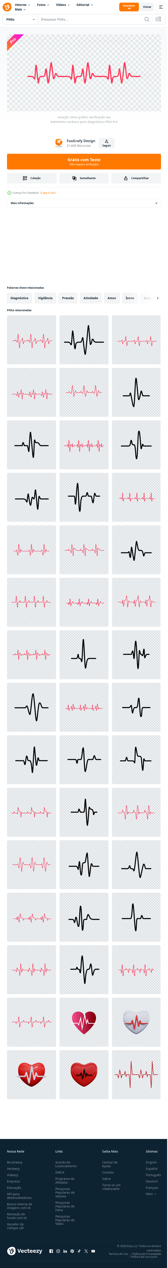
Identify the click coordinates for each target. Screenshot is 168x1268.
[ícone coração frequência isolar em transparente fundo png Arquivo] (84, 1020)
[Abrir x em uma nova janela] (86, 1249)
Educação (14, 1186)
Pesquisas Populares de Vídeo (64, 1218)
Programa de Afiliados (64, 1179)
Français (149, 1186)
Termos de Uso (115, 1252)
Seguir (106, 145)
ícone (130, 296)
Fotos (41, 5)
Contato (106, 1170)
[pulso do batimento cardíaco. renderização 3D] (136, 1020)
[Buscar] (146, 19)
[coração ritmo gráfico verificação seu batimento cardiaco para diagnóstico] (31, 338)
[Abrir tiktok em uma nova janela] (79, 1249)
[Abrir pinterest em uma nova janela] (72, 1249)
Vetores (20, 5)
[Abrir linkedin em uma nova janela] (65, 1249)
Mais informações (22, 201)
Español (148, 1167)
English (148, 1160)
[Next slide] (151, 296)
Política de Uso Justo (140, 1255)
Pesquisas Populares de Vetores (64, 1190)
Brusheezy (14, 1160)
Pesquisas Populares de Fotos (64, 1204)
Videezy (12, 1173)
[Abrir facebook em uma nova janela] (51, 1249)
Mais (18, 9)
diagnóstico (19, 296)
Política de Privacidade (143, 1252)
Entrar (147, 7)
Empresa (13, 1179)
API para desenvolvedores (19, 1194)
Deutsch (149, 1179)
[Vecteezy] (7, 7)
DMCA (58, 1170)
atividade (91, 296)
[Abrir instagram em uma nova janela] (58, 1249)
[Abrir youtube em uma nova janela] (93, 1249)
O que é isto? (48, 193)
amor (112, 296)
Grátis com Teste (84, 161)
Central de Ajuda (108, 1162)
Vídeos (61, 5)
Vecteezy (13, 1167)
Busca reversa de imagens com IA (19, 1204)
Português (150, 1173)
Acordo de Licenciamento (65, 1162)
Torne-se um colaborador (109, 1185)
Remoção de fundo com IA (17, 1214)
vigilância (45, 296)
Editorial (83, 5)
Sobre (104, 1177)
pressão (68, 296)
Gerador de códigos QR (15, 1224)
